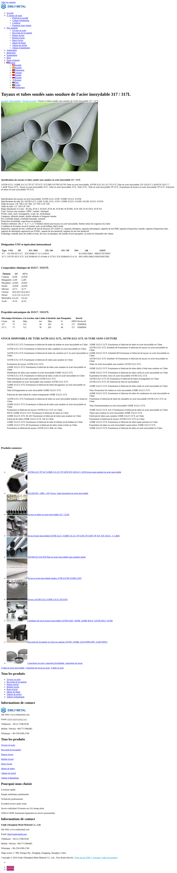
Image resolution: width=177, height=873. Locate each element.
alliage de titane (19, 43)
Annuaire (96, 857)
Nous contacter (13, 60)
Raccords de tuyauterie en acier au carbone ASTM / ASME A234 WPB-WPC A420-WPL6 (67, 642)
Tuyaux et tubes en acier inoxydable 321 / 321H (48, 514)
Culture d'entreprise (20, 20)
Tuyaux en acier (19, 30)
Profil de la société (20, 18)
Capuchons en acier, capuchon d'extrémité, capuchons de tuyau (54, 663)
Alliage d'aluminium (21, 48)
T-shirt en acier (57, 668)
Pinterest (10, 867)
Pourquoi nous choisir (21, 25)
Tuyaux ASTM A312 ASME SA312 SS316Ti (47, 599)
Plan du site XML (83, 857)
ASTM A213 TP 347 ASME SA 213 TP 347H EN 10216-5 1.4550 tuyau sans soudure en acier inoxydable (74, 472)
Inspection (11, 53)
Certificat (16, 23)
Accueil (10, 13)
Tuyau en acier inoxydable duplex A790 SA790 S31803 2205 (54, 578)
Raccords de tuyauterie (22, 33)
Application (12, 50)
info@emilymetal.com (17, 719)
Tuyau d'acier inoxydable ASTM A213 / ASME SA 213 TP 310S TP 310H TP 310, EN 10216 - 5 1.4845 (73, 536)
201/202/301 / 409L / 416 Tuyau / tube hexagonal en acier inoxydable (57, 493)
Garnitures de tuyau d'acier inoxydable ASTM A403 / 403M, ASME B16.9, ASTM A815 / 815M (70, 621)
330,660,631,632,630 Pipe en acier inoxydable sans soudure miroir (56, 557)
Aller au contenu (8, 2)
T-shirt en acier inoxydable (12, 668)
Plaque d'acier (18, 35)
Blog (9, 58)
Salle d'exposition (109, 857)
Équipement (12, 55)
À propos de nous (14, 15)
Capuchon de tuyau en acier (37, 668)
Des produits (12, 28)
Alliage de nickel (19, 45)
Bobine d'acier (18, 38)
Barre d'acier (17, 40)
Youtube (10, 869)
